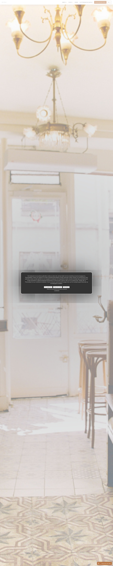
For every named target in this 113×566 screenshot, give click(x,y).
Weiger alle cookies (57, 287)
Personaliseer (66, 287)
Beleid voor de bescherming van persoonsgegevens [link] (57, 289)
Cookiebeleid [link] (56, 290)
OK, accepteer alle (48, 287)
